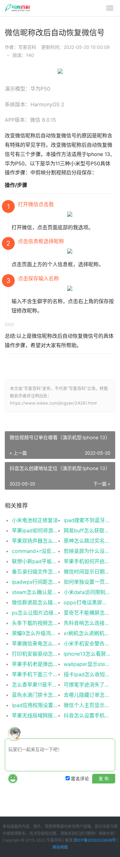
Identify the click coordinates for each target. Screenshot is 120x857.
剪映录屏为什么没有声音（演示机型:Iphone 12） (87, 551)
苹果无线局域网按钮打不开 (35, 715)
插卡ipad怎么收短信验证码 (87, 674)
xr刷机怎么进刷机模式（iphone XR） (87, 633)
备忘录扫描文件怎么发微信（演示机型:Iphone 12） (35, 571)
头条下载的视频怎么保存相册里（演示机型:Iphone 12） (35, 623)
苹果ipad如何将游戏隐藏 (35, 530)
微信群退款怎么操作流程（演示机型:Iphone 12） (35, 602)
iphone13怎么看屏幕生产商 (87, 654)
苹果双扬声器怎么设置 (35, 541)
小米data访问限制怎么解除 (87, 592)
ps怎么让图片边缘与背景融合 (35, 612)
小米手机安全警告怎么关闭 (87, 643)
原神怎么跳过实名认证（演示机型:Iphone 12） (87, 541)
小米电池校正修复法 (35, 520)
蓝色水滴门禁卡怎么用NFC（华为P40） (35, 695)
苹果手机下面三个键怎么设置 (35, 674)
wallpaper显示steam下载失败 (87, 664)
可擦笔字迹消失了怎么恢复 (87, 684)
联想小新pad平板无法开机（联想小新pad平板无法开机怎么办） (35, 561)
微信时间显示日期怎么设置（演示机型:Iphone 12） (87, 571)
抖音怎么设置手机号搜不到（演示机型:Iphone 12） (87, 715)
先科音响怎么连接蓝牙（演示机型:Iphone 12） (87, 623)
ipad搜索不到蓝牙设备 (87, 520)
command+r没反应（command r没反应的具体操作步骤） (35, 551)
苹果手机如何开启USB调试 (87, 561)
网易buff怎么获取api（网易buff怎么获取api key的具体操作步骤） (87, 530)
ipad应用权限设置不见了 (35, 705)
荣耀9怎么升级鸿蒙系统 (35, 633)
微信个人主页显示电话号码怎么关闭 (87, 705)
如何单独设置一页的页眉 (87, 582)
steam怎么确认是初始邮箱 (35, 592)
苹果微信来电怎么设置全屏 (35, 643)
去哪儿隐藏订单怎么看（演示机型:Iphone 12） (87, 695)
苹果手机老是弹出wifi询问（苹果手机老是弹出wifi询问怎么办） (35, 664)
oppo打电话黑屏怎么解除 (87, 602)
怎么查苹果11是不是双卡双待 (35, 684)
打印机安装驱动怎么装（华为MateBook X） (35, 654)
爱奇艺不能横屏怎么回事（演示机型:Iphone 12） (87, 612)
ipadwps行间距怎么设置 (35, 582)
